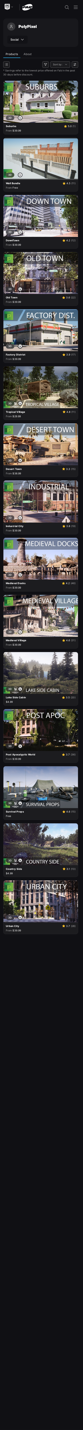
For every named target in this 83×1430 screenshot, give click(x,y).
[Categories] (6, 64)
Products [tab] (12, 54)
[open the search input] (67, 7)
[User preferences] (75, 64)
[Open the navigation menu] (76, 7)
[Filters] (45, 64)
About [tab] (28, 54)
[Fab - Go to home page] (27, 7)
